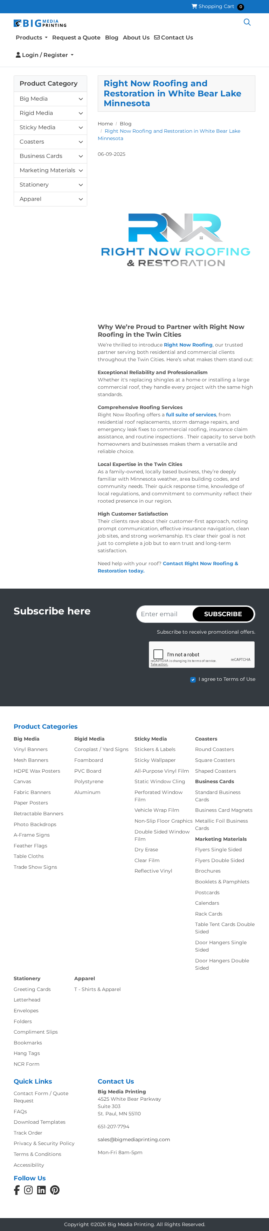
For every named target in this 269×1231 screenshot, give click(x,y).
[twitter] (55, 1192)
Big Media (34, 98)
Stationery (34, 184)
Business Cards (41, 156)
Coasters (32, 141)
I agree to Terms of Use (227, 679)
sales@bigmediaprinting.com (134, 1139)
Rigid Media (36, 113)
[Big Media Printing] (40, 22)
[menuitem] (32, 38)
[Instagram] (28, 1192)
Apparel (30, 199)
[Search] (247, 22)
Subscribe (223, 614)
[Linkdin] (41, 1192)
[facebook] (17, 1192)
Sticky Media (37, 127)
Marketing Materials (47, 170)
